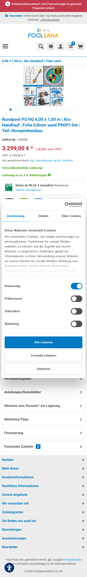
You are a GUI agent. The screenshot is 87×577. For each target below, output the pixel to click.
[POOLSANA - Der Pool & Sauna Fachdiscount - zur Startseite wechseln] (43, 33)
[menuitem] (7, 46)
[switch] (76, 298)
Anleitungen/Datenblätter (22, 392)
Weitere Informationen (28, 189)
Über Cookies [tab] (71, 216)
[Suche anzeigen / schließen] (41, 46)
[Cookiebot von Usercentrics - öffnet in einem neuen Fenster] (64, 204)
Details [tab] (44, 216)
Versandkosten (73, 559)
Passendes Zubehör (21, 446)
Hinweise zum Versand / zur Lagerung (32, 406)
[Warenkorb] (80, 46)
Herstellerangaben (17, 378)
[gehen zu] (7, 46)
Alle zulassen (43, 342)
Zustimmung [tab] (16, 216)
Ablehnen (43, 369)
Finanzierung (13, 433)
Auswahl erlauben (43, 355)
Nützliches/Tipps (16, 419)
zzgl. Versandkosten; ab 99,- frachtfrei (51, 160)
